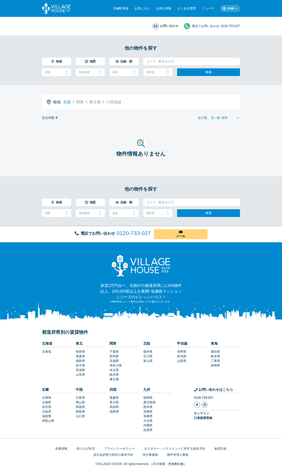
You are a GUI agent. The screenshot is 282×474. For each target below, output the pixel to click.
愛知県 (215, 351)
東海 (214, 343)
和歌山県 (48, 420)
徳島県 (114, 411)
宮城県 (80, 370)
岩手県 (80, 365)
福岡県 (148, 397)
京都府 (46, 402)
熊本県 (148, 407)
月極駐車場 (120, 8)
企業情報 (61, 448)
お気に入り (142, 8)
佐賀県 (148, 430)
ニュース (208, 8)
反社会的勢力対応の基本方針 (113, 454)
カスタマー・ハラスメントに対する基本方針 (174, 448)
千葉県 (114, 351)
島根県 (80, 407)
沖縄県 (148, 425)
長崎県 (148, 416)
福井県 (148, 351)
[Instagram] (205, 405)
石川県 (148, 356)
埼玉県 (114, 370)
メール (180, 236)
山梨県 (181, 360)
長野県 (181, 351)
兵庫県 (46, 397)
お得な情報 (163, 8)
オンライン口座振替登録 (203, 415)
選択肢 (150, 72)
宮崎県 (148, 411)
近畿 (45, 389)
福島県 (80, 360)
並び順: (203, 117)
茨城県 (114, 360)
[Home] (141, 265)
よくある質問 (186, 8)
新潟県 (181, 356)
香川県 (114, 402)
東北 (79, 343)
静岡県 (215, 365)
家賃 (115, 72)
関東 (113, 343)
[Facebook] (197, 405)
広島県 (80, 397)
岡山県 (80, 402)
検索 (208, 72)
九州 (146, 389)
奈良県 (46, 407)
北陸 (146, 343)
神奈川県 (116, 365)
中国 (79, 389)
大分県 (148, 420)
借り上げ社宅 (86, 448)
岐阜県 (215, 356)
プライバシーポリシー (119, 448)
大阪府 (46, 411)
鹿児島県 (149, 402)
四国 (113, 389)
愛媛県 (114, 397)
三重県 (215, 360)
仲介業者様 (150, 454)
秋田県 (80, 351)
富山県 (148, 360)
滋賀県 (46, 416)
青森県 (80, 356)
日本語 (230, 8)
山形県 (80, 374)
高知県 (114, 407)
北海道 (47, 343)
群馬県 (114, 356)
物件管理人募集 (178, 454)
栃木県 (114, 374)
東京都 (114, 379)
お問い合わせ (169, 25)
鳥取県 (80, 411)
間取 (47, 72)
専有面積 (84, 72)
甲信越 (182, 343)
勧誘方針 (221, 448)
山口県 (80, 416)
